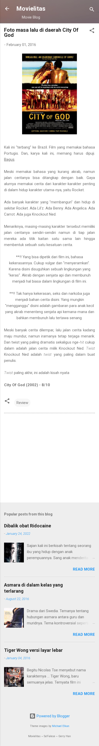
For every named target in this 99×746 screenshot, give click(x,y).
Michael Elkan (60, 726)
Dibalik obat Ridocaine (27, 525)
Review (22, 402)
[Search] (92, 10)
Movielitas (30, 8)
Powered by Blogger (53, 716)
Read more (84, 569)
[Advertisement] (49, 458)
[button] (92, 31)
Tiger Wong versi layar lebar (33, 650)
